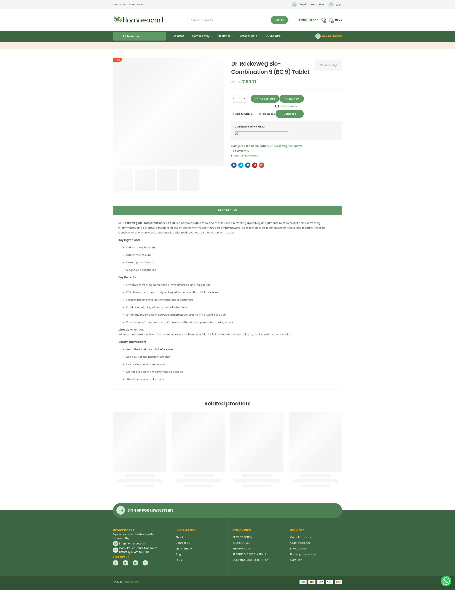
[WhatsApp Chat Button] (446, 581)
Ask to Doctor (332, 36)
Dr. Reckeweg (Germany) (285, 146)
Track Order (308, 20)
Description (227, 210)
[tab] (227, 210)
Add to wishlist (244, 114)
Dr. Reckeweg (328, 65)
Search (279, 20)
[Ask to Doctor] (318, 36)
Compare (269, 114)
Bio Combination (257, 146)
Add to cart (267, 98)
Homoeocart (131, 582)
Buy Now (293, 98)
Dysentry (243, 151)
